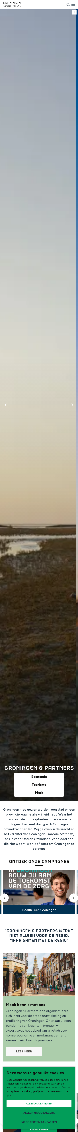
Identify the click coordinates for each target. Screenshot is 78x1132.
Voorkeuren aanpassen (39, 1122)
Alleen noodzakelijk (39, 1112)
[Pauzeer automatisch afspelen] (74, 12)
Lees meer (24, 1051)
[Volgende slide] (72, 405)
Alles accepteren (39, 1103)
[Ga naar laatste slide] (4, 897)
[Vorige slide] (5, 405)
